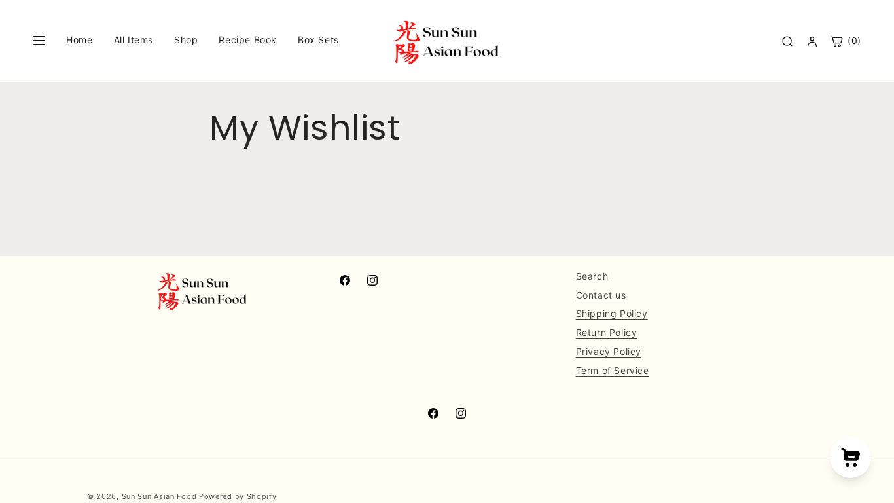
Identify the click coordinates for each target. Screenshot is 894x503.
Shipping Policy (612, 313)
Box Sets (318, 39)
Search (592, 276)
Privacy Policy (608, 351)
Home (79, 39)
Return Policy (606, 332)
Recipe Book (248, 39)
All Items (133, 39)
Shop (186, 39)
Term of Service (612, 370)
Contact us (601, 295)
